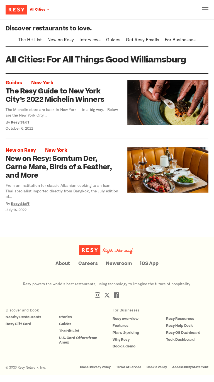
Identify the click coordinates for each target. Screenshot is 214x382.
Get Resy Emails (142, 39)
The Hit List (30, 39)
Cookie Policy (157, 367)
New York (42, 82)
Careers (88, 263)
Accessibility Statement (190, 367)
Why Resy (121, 339)
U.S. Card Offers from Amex (78, 340)
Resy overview (125, 318)
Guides (113, 39)
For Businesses (180, 39)
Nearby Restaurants (23, 317)
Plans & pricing (126, 332)
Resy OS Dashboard (183, 332)
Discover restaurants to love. (49, 29)
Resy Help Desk (179, 325)
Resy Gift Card (18, 324)
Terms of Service (128, 367)
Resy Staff (20, 122)
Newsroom (119, 263)
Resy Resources (180, 318)
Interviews (90, 39)
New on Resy (60, 39)
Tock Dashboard (180, 339)
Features (120, 325)
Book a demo (124, 346)
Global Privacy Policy (95, 367)
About (62, 263)
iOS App (149, 263)
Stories (65, 317)
